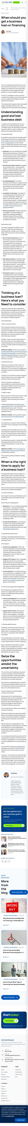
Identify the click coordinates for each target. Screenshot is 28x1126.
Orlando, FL (4, 1091)
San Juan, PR (4, 1098)
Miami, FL (3, 1088)
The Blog (7, 8)
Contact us (18, 1069)
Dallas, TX (3, 1093)
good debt (8, 143)
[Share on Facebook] (2, 861)
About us (3, 1074)
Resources (4, 1079)
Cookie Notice (10, 1116)
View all (3, 1086)
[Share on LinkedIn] (5, 861)
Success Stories (5, 1077)
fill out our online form (17, 746)
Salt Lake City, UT (5, 1100)
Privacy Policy (18, 1072)
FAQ (16, 1077)
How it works (4, 1072)
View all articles (17, 892)
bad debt (10, 227)
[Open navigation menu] (25, 2)
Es (22, 2)
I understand (20, 1120)
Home (2, 8)
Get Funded (16, 2)
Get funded (9, 1021)
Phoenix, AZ (4, 1096)
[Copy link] (9, 861)
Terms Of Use (18, 1074)
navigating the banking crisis (9, 351)
